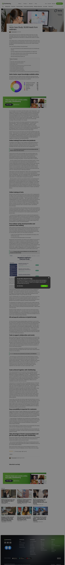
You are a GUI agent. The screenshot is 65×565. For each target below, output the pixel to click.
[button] (20, 285)
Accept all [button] (44, 285)
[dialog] (32, 282)
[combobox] (48, 277)
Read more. (27, 283)
